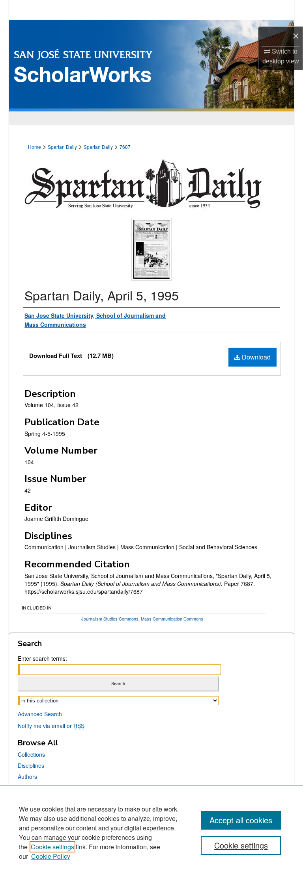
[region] (151, 832)
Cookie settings (52, 846)
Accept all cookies (240, 820)
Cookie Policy (50, 856)
